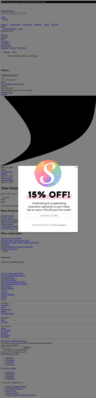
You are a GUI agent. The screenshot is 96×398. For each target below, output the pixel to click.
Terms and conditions (59, 225)
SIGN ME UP (49, 221)
